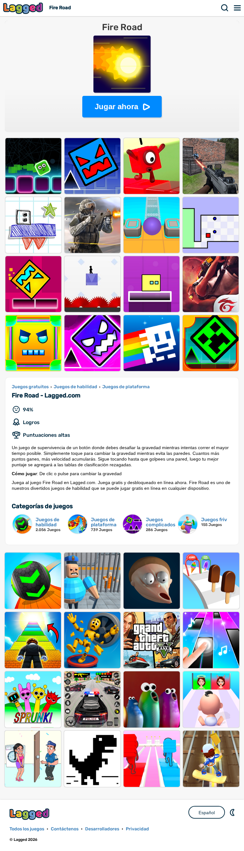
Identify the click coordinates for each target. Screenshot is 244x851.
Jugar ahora (116, 106)
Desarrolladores (102, 829)
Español (207, 812)
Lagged (23, 8)
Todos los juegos (27, 829)
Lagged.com (30, 814)
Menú (237, 8)
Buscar (225, 8)
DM (233, 812)
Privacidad (137, 829)
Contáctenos (64, 829)
